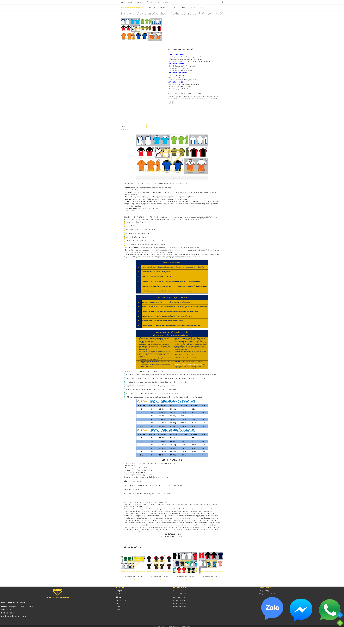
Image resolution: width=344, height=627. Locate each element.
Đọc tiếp (133, 580)
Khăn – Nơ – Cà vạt (179, 7)
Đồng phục (163, 7)
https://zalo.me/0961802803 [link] (138, 468)
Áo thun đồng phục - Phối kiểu (191, 13)
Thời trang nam (121, 600)
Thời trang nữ (120, 603)
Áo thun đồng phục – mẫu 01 (211, 576)
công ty (199, 96)
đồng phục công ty (180, 98)
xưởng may (214, 98)
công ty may (205, 96)
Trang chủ (119, 591)
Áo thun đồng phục (153, 13)
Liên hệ (202, 7)
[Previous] (121, 568)
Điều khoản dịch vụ (179, 597)
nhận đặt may (189, 98)
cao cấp (190, 96)
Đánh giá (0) (125, 130)
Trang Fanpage (264, 591)
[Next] (223, 568)
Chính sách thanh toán (180, 603)
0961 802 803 (135, 465)
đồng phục (212, 96)
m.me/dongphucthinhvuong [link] (142, 470)
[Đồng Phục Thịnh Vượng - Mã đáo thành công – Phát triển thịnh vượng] (132, 7)
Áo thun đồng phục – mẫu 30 (159, 576)
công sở (195, 96)
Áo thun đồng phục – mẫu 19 (185, 576)
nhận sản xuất (198, 98)
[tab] (133, 126)
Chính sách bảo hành (179, 606)
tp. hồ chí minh (206, 98)
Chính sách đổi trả (178, 591)
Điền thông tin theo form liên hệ (135, 472)
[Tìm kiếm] (222, 2)
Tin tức (193, 7)
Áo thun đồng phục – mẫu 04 (133, 576)
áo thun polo (183, 96)
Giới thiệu (152, 7)
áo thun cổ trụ (176, 96)
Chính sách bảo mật (179, 594)
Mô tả (123, 126)
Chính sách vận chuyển (180, 600)
